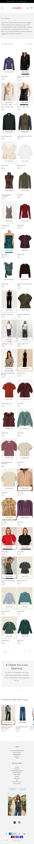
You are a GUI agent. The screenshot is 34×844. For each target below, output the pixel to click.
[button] (2, 8)
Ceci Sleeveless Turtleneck (6, 195)
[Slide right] (21, 691)
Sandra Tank (5, 225)
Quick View (25, 72)
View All (25, 699)
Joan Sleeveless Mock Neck (8, 581)
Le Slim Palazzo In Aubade (21, 727)
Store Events (17, 774)
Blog (17, 780)
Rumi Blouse (5, 611)
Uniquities (19, 840)
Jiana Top (20, 522)
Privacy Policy (17, 783)
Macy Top (4, 254)
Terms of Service (17, 782)
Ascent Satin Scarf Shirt (24, 136)
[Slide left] (13, 691)
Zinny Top (20, 492)
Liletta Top (4, 433)
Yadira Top (4, 165)
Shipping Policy (17, 754)
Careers (17, 776)
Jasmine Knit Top (6, 344)
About (17, 767)
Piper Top (4, 76)
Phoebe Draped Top (23, 314)
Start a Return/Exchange (17, 750)
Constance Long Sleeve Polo (24, 284)
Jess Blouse (5, 640)
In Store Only (9, 72)
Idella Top (4, 492)
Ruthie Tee (20, 225)
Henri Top (20, 403)
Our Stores (17, 769)
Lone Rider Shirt (6, 136)
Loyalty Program (17, 772)
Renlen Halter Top (7, 314)
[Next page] (29, 651)
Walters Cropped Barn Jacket (6, 727)
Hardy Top (20, 433)
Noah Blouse (21, 165)
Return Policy (17, 752)
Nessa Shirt (20, 611)
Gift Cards (17, 778)
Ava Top (3, 522)
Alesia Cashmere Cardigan (6, 463)
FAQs (16, 758)
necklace (4, 34)
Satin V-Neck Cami (7, 107)
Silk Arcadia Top (6, 403)
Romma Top (21, 373)
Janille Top (4, 284)
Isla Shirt (20, 194)
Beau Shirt (20, 640)
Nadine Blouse (22, 580)
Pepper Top (20, 254)
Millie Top (20, 462)
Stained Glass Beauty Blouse (8, 373)
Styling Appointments (17, 770)
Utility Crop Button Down (23, 77)
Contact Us (17, 756)
